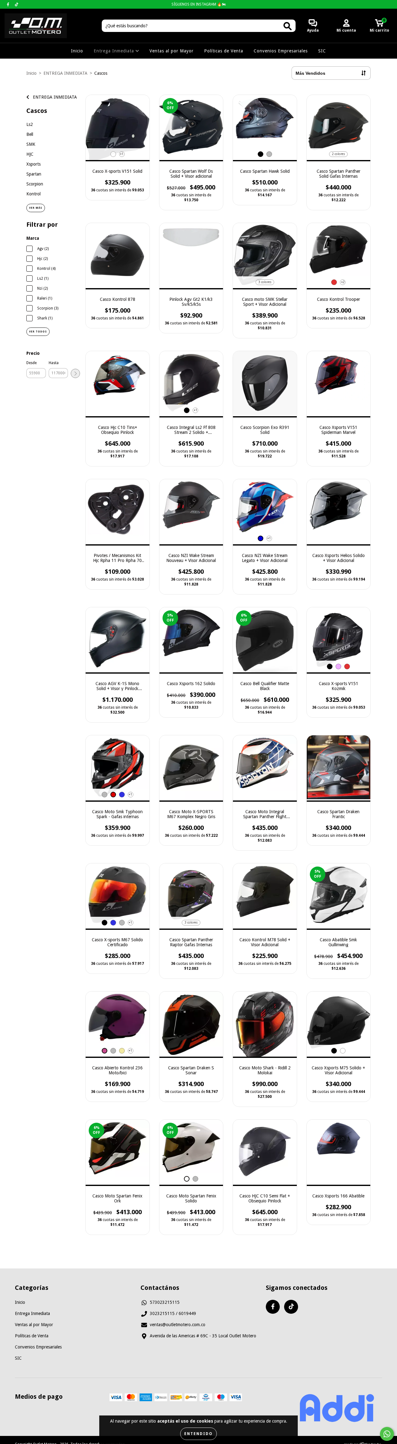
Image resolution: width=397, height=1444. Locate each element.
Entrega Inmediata (115, 50)
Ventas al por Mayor (171, 50)
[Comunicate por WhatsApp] (387, 1434)
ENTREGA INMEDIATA (65, 73)
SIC (322, 50)
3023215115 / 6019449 (173, 1313)
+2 (343, 282)
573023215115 (165, 1302)
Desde (31, 363)
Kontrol (33, 193)
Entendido (198, 1434)
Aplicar (75, 373)
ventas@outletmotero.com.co (177, 1324)
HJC (29, 154)
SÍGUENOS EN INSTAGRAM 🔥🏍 (199, 4)
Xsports (33, 164)
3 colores (264, 282)
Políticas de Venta (223, 50)
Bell (29, 134)
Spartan (33, 174)
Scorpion (34, 183)
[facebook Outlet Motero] (9, 4)
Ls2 (29, 124)
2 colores (338, 154)
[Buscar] (287, 26)
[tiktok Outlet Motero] (16, 4)
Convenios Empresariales (281, 50)
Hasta (54, 363)
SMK (30, 144)
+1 (121, 154)
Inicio (77, 50)
